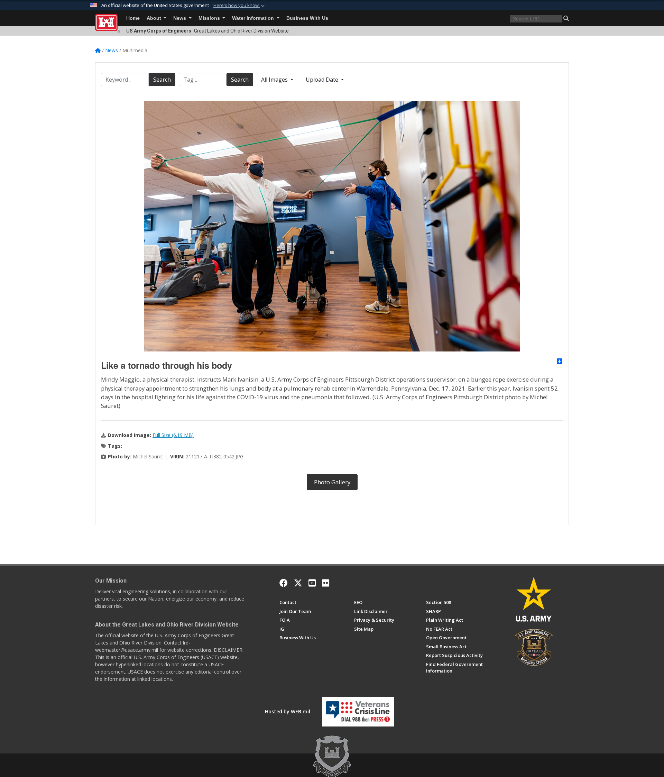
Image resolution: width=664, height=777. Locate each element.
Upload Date (323, 79)
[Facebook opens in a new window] (283, 583)
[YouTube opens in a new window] (312, 583)
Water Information (253, 18)
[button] (239, 5)
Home (133, 18)
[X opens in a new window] (298, 583)
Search (162, 79)
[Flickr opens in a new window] (325, 583)
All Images (275, 79)
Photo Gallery (332, 482)
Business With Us (307, 18)
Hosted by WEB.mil (287, 711)
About (155, 18)
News (180, 18)
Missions (210, 18)
